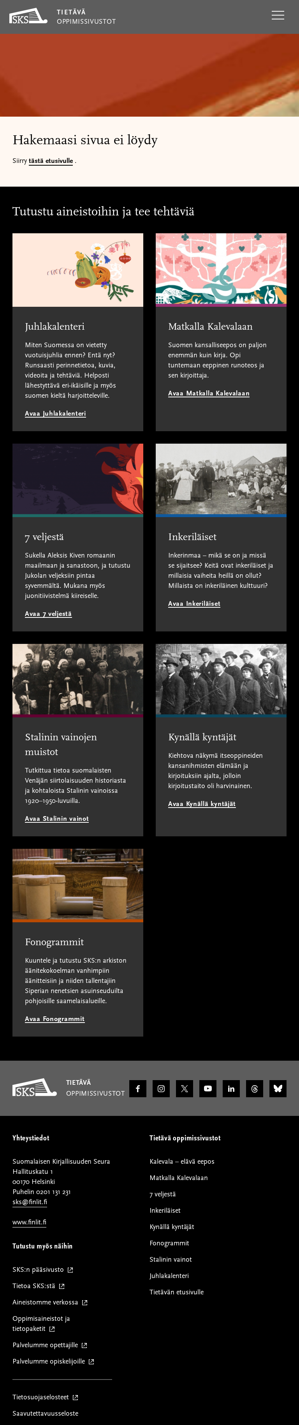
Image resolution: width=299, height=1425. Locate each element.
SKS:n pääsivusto (39, 1270)
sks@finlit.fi (29, 1202)
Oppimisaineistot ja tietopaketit (41, 1324)
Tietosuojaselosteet (42, 1397)
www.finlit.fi (29, 1222)
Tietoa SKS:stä (35, 1286)
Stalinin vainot (171, 1259)
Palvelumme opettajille (46, 1345)
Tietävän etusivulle (177, 1292)
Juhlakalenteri (169, 1276)
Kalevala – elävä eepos (182, 1161)
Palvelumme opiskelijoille (50, 1362)
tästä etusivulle (51, 161)
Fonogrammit (169, 1243)
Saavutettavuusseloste (45, 1413)
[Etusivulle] (34, 1094)
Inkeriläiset (165, 1210)
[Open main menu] (278, 15)
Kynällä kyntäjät (172, 1227)
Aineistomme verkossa (47, 1303)
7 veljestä (163, 1194)
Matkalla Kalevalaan (179, 1178)
